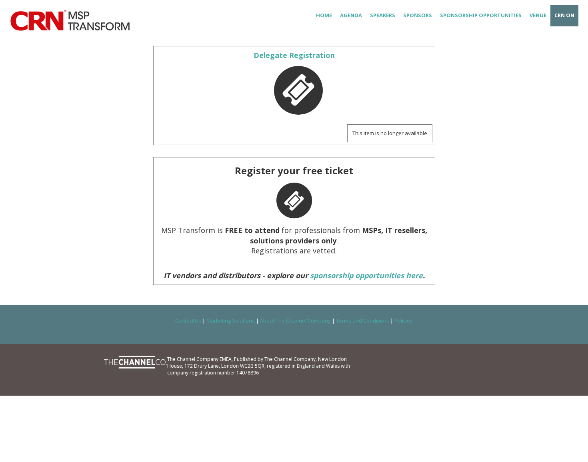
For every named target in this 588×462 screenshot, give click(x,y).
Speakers (382, 15)
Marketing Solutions (230, 320)
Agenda (351, 15)
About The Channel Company (295, 320)
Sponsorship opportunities (481, 15)
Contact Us (188, 320)
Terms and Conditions (362, 320)
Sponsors (417, 15)
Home (324, 15)
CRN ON (564, 15)
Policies (403, 320)
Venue (538, 15)
